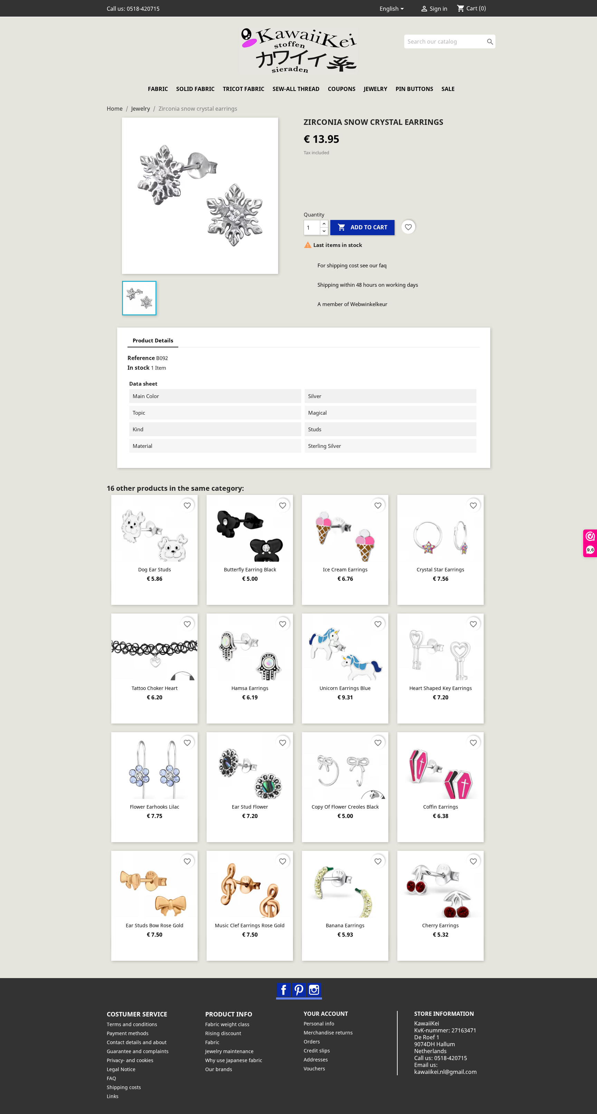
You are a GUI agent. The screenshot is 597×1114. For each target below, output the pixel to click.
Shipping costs (124, 1087)
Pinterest (299, 990)
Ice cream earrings (345, 569)
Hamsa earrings (249, 688)
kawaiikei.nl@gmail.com (445, 1072)
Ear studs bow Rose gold (154, 925)
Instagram (314, 990)
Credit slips (317, 1050)
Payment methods (128, 1033)
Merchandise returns (328, 1032)
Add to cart (362, 227)
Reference (141, 358)
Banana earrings (345, 925)
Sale (448, 89)
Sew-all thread (296, 89)
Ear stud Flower (250, 806)
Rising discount (223, 1033)
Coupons (342, 89)
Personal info (319, 1023)
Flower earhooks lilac (154, 806)
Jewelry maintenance (229, 1051)
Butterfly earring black (250, 569)
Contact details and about (137, 1042)
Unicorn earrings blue (345, 688)
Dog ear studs (154, 569)
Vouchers (314, 1068)
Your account (326, 1014)
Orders (312, 1041)
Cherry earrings (440, 925)
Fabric (158, 89)
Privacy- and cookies (130, 1060)
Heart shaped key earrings (440, 688)
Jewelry (375, 89)
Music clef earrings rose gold (250, 925)
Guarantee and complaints (138, 1051)
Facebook (284, 990)
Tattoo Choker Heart (155, 688)
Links (113, 1096)
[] (493, 46)
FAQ (111, 1078)
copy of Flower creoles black (345, 806)
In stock (138, 367)
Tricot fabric (243, 89)
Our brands (218, 1069)
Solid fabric (195, 89)
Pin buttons (414, 89)
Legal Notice (121, 1069)
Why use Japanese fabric (233, 1060)
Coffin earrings (440, 806)
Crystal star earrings (440, 569)
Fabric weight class (227, 1024)
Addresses (316, 1059)
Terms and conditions (132, 1024)
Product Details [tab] (153, 340)
